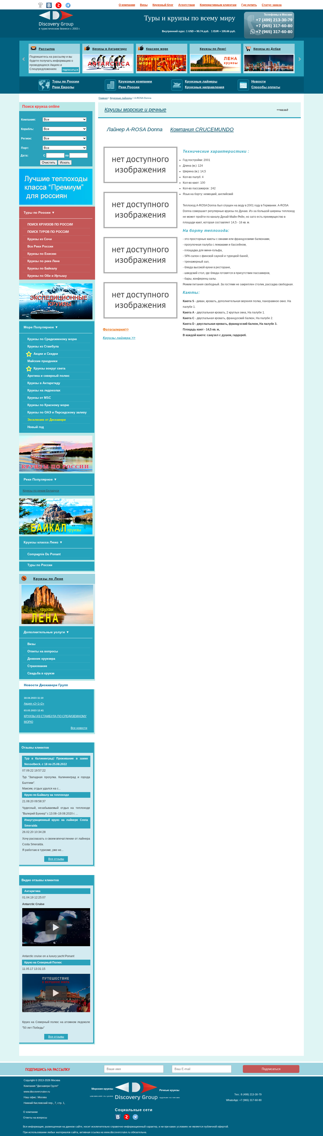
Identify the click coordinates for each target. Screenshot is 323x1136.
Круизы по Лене (48, 579)
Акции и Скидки (46, 354)
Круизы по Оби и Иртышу (47, 275)
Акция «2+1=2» (34, 703)
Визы (144, 5)
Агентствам (186, 5)
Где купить (249, 5)
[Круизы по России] (55, 470)
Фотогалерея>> (116, 329)
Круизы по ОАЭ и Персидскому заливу (57, 412)
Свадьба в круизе (40, 673)
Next (299, 59)
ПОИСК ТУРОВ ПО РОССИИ (48, 232)
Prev (24, 59)
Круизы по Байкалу (42, 268)
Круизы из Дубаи (267, 49)
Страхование (37, 666)
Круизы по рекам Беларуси (41, 490)
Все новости (79, 728)
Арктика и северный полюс (48, 375)
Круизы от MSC (39, 397)
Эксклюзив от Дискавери (46, 419)
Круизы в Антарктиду (109, 49)
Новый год (35, 427)
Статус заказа (272, 5)
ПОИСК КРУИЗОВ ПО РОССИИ (50, 224)
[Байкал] (55, 533)
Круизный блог (163, 5)
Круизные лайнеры (121, 98)
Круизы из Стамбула (43, 346)
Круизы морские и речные (135, 110)
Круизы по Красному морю (48, 405)
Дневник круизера (41, 658)
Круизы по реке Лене (43, 261)
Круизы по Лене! (213, 49)
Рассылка (47, 49)
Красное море (157, 49)
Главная (103, 98)
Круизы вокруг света (49, 368)
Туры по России (39, 565)
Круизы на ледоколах (43, 390)
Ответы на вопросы (42, 651)
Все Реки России (40, 246)
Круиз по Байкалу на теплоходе (46, 795)
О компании (127, 5)
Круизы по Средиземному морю (52, 339)
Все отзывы (56, 859)
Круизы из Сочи (39, 239)
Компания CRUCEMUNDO (202, 129)
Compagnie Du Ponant (44, 554)
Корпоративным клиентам (218, 5)
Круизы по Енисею (41, 254)
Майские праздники (42, 361)
